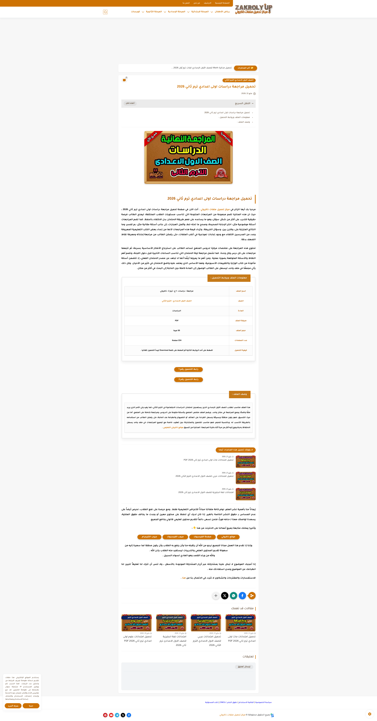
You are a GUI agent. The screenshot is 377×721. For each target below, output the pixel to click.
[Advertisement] (188, 41)
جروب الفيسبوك (175, 537)
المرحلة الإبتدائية (200, 12)
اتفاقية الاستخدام (246, 703)
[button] (242, 595)
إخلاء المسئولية (212, 703)
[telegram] (117, 715)
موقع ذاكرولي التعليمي (173, 428)
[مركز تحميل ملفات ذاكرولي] (254, 8)
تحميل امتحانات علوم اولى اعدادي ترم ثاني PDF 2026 (137, 639)
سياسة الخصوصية (263, 703)
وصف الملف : (243, 122)
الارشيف (207, 3)
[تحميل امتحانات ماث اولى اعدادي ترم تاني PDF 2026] (246, 462)
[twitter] (123, 715)
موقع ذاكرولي (228, 537)
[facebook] (129, 715)
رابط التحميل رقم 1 (188, 369)
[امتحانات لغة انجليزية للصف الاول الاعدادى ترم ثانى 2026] (246, 494)
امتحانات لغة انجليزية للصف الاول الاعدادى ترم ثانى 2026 (206, 492)
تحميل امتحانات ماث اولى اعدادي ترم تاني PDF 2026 (209, 460)
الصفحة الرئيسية (222, 3)
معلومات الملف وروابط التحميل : (234, 117)
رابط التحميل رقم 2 (189, 379)
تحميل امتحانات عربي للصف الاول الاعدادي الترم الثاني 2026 (205, 476)
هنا (184, 578)
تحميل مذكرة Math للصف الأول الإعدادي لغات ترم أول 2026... (201, 68)
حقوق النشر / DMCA (228, 703)
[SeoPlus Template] (272, 715)
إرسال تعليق (244, 667)
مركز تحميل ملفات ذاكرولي (215, 209)
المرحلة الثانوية (154, 12)
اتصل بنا (186, 3)
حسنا (31, 706)
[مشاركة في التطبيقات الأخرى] (216, 595)
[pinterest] (105, 715)
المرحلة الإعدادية (176, 12)
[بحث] (105, 12)
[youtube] (111, 715)
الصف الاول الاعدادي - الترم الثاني (177, 301)
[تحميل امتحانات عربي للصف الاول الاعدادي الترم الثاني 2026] (246, 478)
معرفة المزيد (13, 706)
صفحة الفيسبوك (202, 537)
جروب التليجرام (149, 537)
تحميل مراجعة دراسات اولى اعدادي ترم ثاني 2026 (227, 113)
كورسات (135, 12)
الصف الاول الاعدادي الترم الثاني (239, 80)
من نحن (197, 3)
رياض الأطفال (222, 12)
